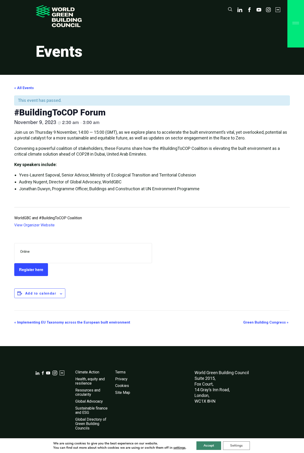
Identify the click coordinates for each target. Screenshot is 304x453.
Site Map (122, 392)
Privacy (121, 379)
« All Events (24, 88)
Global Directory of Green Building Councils (90, 423)
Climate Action (87, 372)
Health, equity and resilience (90, 381)
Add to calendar (40, 293)
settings (179, 448)
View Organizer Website (34, 225)
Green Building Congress (266, 322)
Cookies (122, 385)
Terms (120, 372)
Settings (236, 445)
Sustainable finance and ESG (91, 410)
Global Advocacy (89, 401)
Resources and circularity (87, 392)
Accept (209, 445)
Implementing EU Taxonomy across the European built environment (72, 322)
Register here (31, 269)
